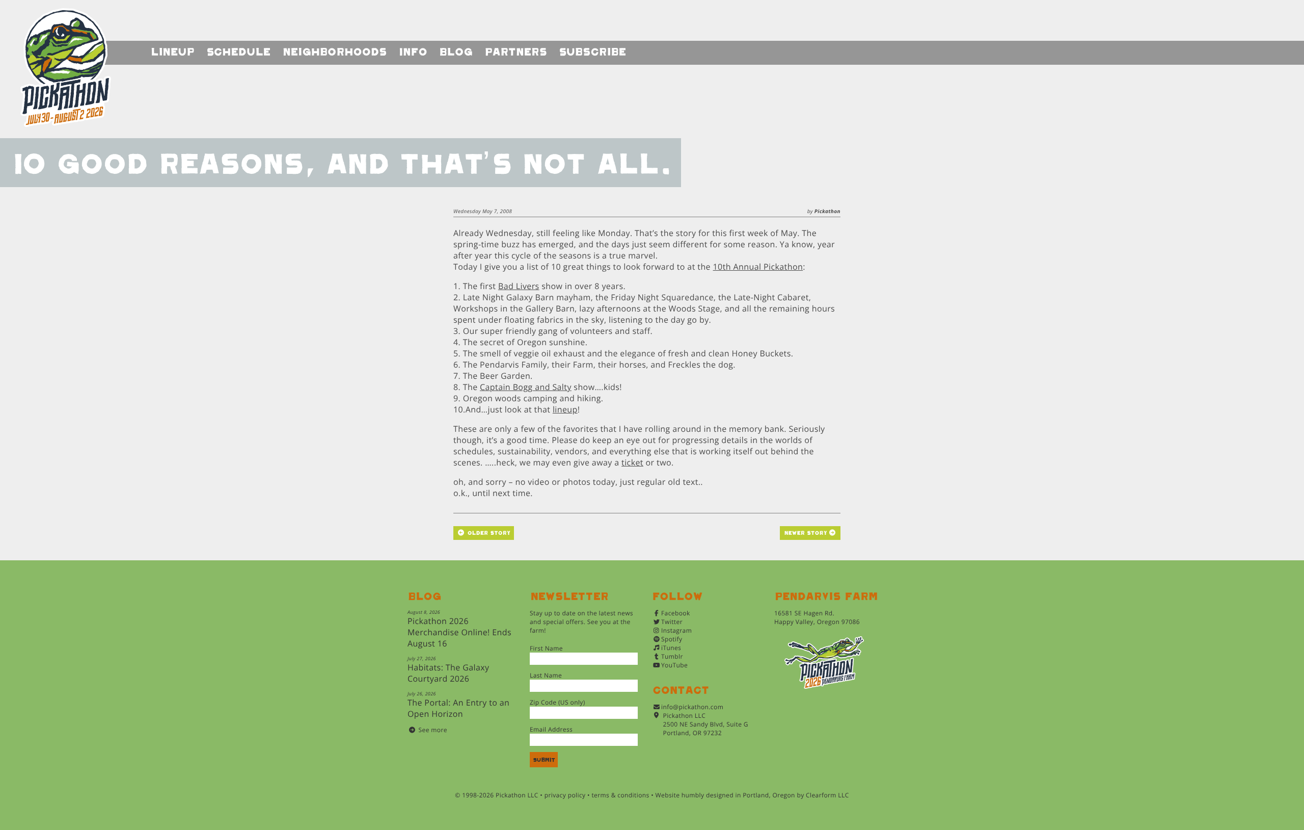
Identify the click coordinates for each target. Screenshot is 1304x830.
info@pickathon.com (692, 707)
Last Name (546, 675)
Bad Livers (518, 286)
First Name (546, 648)
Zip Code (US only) (557, 702)
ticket (632, 462)
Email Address (551, 729)
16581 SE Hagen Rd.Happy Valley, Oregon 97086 (817, 617)
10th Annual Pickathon (758, 266)
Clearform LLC (827, 795)
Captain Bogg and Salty (526, 387)
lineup (565, 409)
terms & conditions (620, 795)
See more (433, 729)
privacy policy (565, 795)
